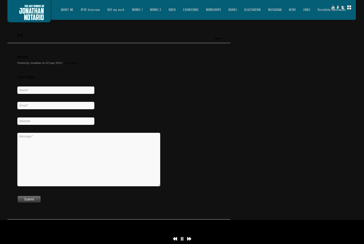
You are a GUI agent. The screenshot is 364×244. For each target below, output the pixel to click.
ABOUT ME (67, 10)
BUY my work (116, 10)
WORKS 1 (137, 10)
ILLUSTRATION (252, 10)
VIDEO (172, 10)
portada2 (22, 56)
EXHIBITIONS (191, 10)
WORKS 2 (155, 10)
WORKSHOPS (213, 10)
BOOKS (233, 10)
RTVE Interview (90, 10)
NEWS (292, 10)
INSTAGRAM (275, 10)
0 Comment (71, 62)
